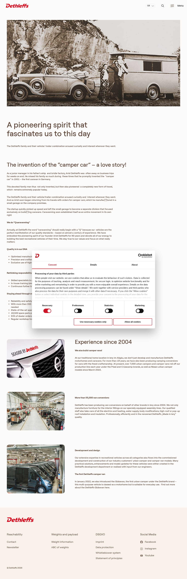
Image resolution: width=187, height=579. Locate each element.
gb (148, 6)
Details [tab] (93, 265)
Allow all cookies (133, 322)
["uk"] (17, 5)
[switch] (78, 311)
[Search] (162, 6)
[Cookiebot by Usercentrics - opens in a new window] (140, 256)
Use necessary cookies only (93, 322)
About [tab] (135, 265)
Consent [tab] (52, 265)
